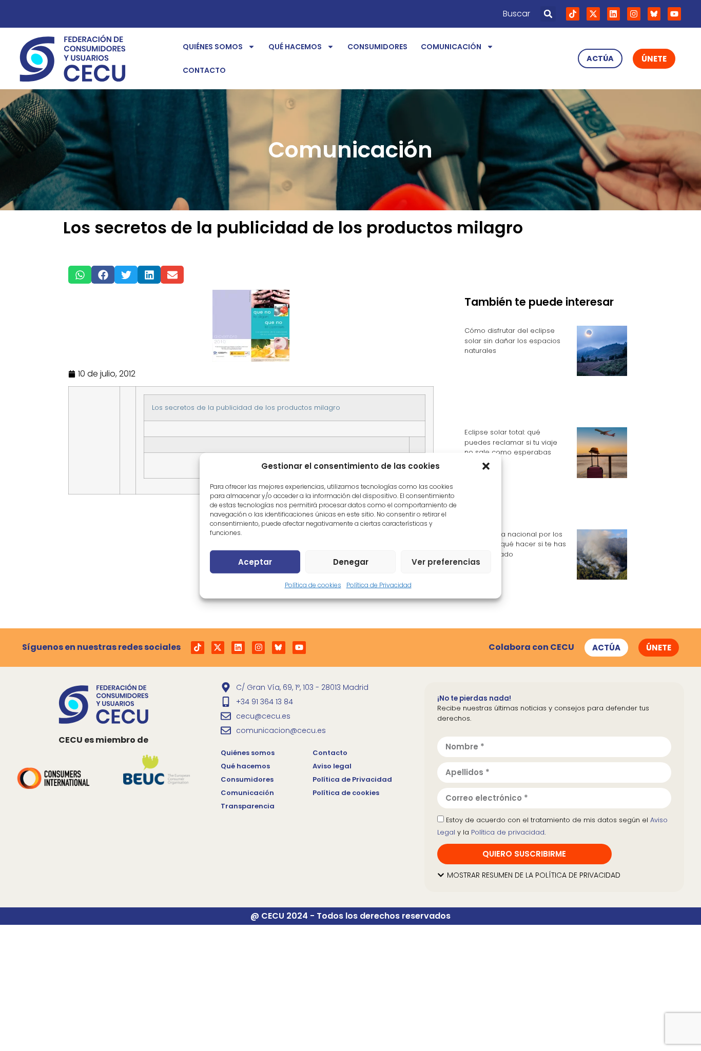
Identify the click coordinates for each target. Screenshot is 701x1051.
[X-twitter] (593, 14)
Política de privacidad (507, 832)
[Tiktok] (572, 14)
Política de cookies (313, 585)
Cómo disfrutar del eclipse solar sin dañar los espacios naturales (512, 340)
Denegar (350, 561)
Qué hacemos (295, 47)
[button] (486, 466)
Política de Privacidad (379, 585)
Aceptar (255, 561)
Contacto (204, 70)
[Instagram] (633, 14)
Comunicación (451, 47)
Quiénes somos (213, 47)
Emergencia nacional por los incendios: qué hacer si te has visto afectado (515, 544)
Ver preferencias (446, 561)
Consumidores (377, 47)
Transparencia (248, 806)
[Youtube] (674, 14)
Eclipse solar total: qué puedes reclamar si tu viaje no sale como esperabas (510, 442)
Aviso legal (332, 766)
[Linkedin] (613, 14)
